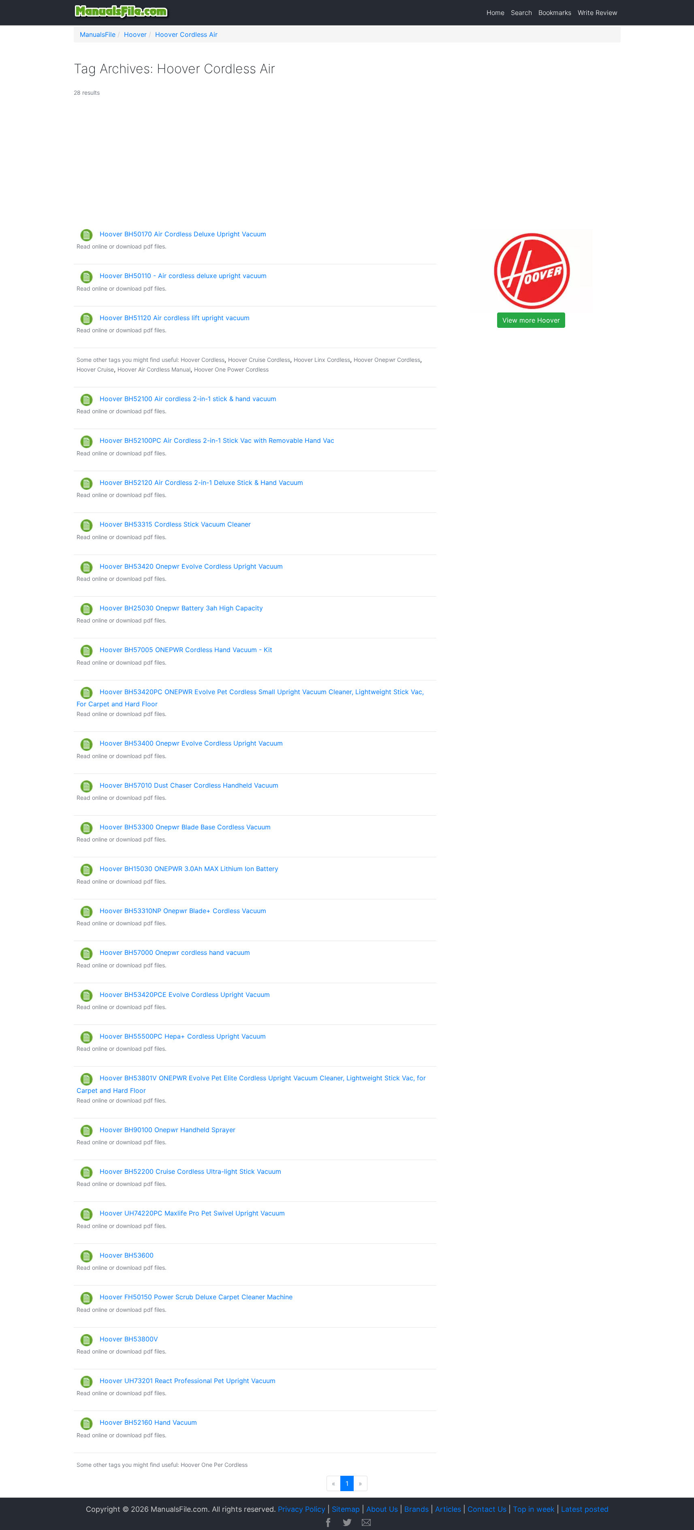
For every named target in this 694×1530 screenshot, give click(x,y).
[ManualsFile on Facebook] (328, 1523)
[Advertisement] (314, 166)
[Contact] (366, 1523)
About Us (382, 1509)
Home (495, 12)
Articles (448, 1509)
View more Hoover (531, 320)
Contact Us (487, 1509)
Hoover (135, 34)
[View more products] (531, 270)
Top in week (534, 1509)
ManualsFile (97, 34)
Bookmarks (554, 12)
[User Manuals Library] (122, 12)
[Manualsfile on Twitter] (347, 1523)
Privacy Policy (301, 1509)
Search (521, 12)
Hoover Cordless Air (186, 34)
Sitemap (346, 1509)
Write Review (597, 12)
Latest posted (585, 1509)
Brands (416, 1509)
